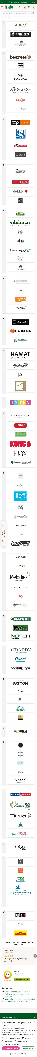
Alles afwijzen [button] (28, 1048)
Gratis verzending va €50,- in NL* (17, 992)
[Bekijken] (33, 7)
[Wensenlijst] (29, 7)
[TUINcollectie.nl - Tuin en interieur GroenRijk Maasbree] (9, 7)
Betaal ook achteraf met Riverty (17, 1001)
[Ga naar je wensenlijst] (29, 7)
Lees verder (30, 1034)
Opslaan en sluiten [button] (10, 1048)
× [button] (34, 1021)
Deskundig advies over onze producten (20, 999)
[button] (1, 956)
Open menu (2, 7)
